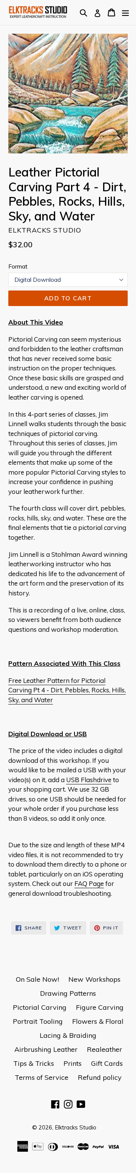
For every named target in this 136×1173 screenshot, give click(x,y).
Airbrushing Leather (45, 1049)
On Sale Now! (37, 979)
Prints (72, 1063)
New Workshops (94, 979)
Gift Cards (107, 1063)
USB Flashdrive (88, 780)
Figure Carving (100, 1007)
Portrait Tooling (38, 1021)
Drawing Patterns (68, 993)
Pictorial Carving (39, 1007)
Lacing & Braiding (68, 1035)
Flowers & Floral (98, 1021)
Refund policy (100, 1077)
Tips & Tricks (33, 1063)
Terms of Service (41, 1077)
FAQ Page (89, 883)
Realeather (104, 1049)
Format (18, 266)
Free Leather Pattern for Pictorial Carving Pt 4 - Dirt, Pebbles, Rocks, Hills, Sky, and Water (67, 690)
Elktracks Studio (75, 1127)
